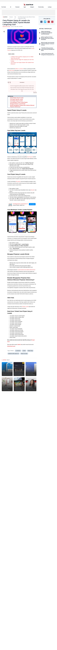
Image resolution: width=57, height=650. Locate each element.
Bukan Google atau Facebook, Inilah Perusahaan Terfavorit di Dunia (47, 44)
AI (10, 7)
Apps (25, 7)
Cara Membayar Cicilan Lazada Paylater (19, 102)
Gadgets (32, 7)
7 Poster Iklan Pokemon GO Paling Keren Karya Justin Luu (47, 54)
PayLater (32, 189)
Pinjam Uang (30, 350)
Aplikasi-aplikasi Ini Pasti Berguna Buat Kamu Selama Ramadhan (47, 38)
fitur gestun (18, 181)
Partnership (41, 7)
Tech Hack (3, 7)
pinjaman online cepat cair (13, 353)
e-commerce (18, 350)
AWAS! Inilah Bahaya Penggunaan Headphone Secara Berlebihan (46, 33)
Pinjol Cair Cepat (24, 353)
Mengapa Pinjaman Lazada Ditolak (17, 103)
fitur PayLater (30, 156)
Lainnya (49, 7)
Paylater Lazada (25, 306)
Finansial (17, 7)
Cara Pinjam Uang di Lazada (16, 100)
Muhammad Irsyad (6, 26)
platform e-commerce (19, 68)
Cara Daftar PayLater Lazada (16, 99)
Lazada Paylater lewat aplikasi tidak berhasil (26, 269)
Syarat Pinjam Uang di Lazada (16, 97)
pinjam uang (11, 70)
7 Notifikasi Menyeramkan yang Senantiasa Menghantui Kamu (47, 49)
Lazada (24, 350)
